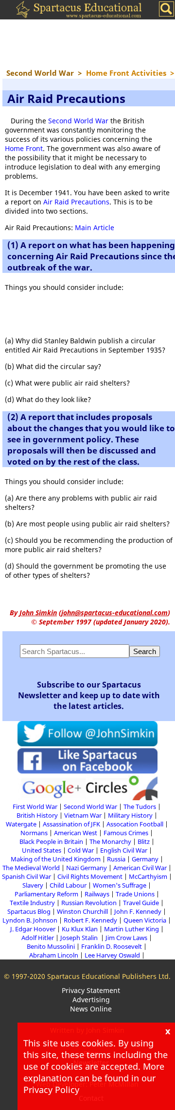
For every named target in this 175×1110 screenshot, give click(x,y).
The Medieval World (31, 867)
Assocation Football (134, 824)
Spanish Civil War (26, 876)
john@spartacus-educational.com (114, 612)
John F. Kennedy (137, 911)
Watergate (21, 824)
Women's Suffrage (119, 885)
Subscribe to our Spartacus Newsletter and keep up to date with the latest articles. (89, 695)
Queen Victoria (144, 920)
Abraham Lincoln (53, 955)
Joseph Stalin (79, 937)
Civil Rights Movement (89, 876)
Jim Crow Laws (126, 937)
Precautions (89, 201)
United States (41, 850)
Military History (130, 815)
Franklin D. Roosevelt (111, 946)
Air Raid (56, 201)
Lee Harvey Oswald (112, 955)
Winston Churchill (82, 911)
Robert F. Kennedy (90, 920)
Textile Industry (32, 902)
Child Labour (68, 885)
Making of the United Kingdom (56, 859)
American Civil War (140, 867)
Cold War (81, 850)
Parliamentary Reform (46, 894)
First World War (35, 806)
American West (75, 832)
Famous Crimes (126, 832)
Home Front (24, 148)
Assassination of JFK (71, 824)
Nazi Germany (86, 867)
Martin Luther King (131, 929)
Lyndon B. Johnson (29, 920)
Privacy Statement (91, 990)
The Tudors (139, 806)
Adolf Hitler (37, 937)
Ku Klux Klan (80, 929)
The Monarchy (110, 841)
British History (37, 815)
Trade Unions (135, 894)
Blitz (144, 841)
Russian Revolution (89, 902)
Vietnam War (83, 815)
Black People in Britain (51, 841)
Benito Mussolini (51, 946)
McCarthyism (148, 876)
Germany (145, 859)
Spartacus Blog (29, 911)
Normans (34, 832)
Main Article (94, 227)
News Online (91, 1008)
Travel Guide (141, 902)
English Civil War (123, 850)
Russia (116, 859)
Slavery (32, 885)
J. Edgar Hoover (32, 929)
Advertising (91, 999)
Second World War (78, 120)
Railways (97, 894)
